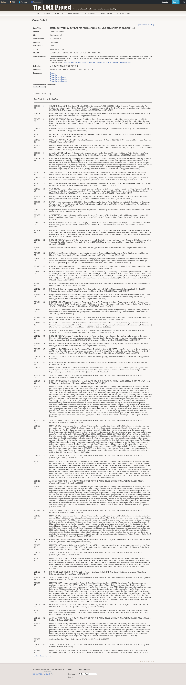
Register (71, 674)
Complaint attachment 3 (58, 81)
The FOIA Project (51, 6)
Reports (47, 13)
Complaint (53, 75)
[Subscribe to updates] (146, 25)
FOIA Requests (74, 13)
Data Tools (59, 13)
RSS (13, 2)
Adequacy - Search (104, 62)
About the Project (123, 13)
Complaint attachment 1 (58, 77)
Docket (52, 73)
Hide (48, 94)
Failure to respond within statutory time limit (80, 62)
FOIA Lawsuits (90, 13)
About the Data (106, 13)
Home (37, 13)
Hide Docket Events (43, 656)
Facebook (37, 2)
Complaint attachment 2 (58, 79)
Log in (70, 677)
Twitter (24, 2)
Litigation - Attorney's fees (121, 62)
